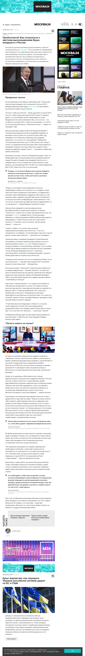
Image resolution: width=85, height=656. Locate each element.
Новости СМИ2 (7, 563)
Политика (16, 30)
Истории (10, 33)
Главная (5, 33)
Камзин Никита (16, 531)
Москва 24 (42, 24)
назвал (26, 244)
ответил (17, 215)
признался (32, 106)
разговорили (23, 50)
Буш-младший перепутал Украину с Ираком (20, 517)
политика (7, 535)
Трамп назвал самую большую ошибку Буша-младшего (40, 518)
